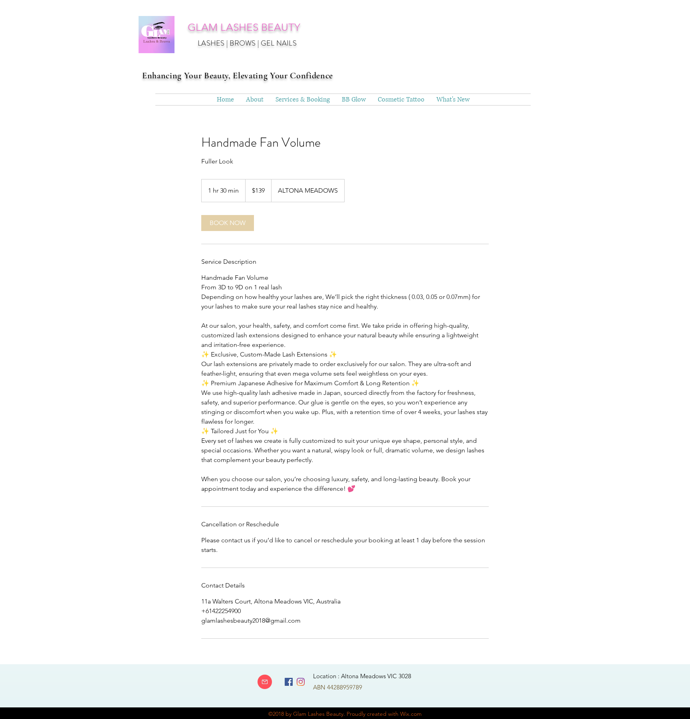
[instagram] (301, 682)
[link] (227, 223)
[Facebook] (289, 682)
